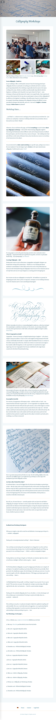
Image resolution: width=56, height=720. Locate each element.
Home (22, 708)
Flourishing (15, 624)
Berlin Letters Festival (26, 76)
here (14, 116)
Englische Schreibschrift (23, 620)
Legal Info (36, 708)
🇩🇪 (17, 708)
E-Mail (24, 149)
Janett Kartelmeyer (29, 395)
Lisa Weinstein (25, 256)
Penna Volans (9, 330)
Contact (29, 708)
